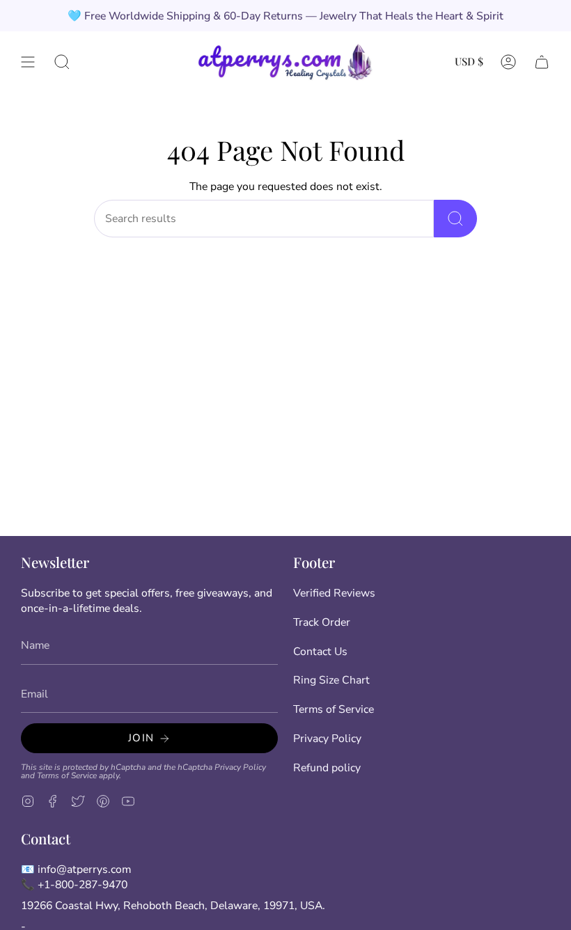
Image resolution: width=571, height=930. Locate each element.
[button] (62, 61)
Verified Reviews (334, 593)
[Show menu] (27, 61)
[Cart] (541, 61)
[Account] (508, 61)
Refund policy (327, 767)
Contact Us (320, 651)
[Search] (455, 218)
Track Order (321, 622)
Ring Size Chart (331, 680)
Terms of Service (67, 775)
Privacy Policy (240, 767)
